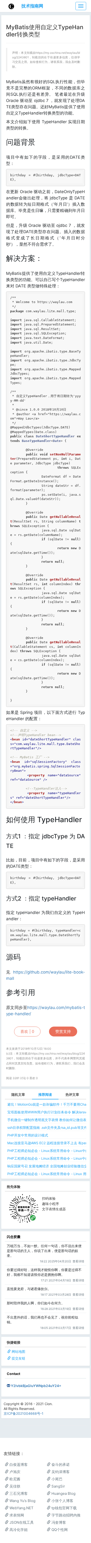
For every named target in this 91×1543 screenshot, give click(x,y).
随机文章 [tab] (18, 1094)
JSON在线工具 (21, 1522)
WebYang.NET (20, 1508)
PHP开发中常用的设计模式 (27, 1135)
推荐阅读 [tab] (45, 1094)
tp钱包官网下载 (63, 1508)
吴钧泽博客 (60, 1471)
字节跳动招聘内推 (65, 1515)
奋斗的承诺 (60, 1464)
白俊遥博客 (18, 1464)
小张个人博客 (61, 1500)
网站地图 (18, 1351)
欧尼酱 (14, 1479)
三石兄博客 (18, 1493)
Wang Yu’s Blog (21, 1500)
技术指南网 (32, 5)
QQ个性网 (59, 1529)
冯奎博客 (58, 1522)
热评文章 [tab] (72, 1094)
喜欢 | (27, 1031)
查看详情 (78, 1261)
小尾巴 (56, 1479)
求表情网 (16, 1515)
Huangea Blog (62, 1493)
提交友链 (18, 1358)
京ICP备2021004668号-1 (23, 1413)
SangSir (57, 1486)
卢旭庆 (14, 1471)
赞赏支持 (63, 1031)
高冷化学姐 (18, 1529)
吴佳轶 (14, 1486)
